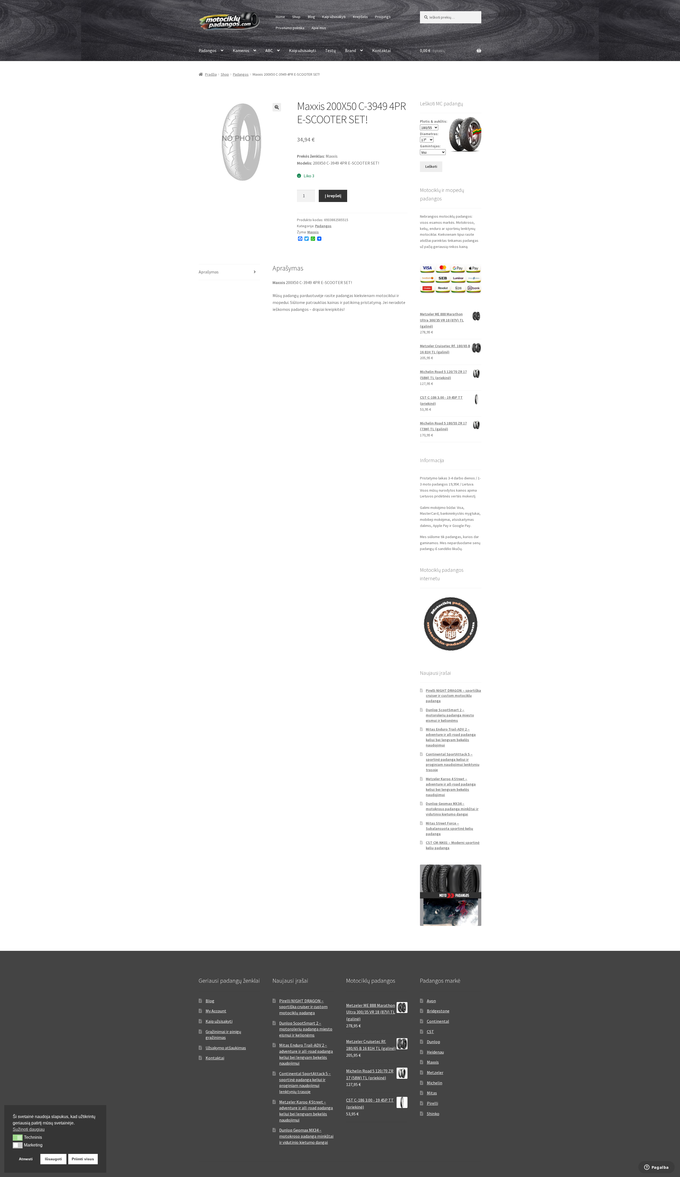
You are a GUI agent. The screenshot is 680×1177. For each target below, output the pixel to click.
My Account (216, 1010)
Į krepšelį (333, 195)
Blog (311, 16)
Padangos (207, 50)
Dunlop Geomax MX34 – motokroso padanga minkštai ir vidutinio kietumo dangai (452, 809)
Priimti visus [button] (83, 1159)
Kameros (241, 50)
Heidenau (435, 1052)
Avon (431, 1000)
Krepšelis (360, 16)
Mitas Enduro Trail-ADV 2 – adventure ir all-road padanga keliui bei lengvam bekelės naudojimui (451, 737)
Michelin (434, 1082)
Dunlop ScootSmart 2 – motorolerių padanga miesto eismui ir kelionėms (450, 715)
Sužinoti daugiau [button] (29, 1129)
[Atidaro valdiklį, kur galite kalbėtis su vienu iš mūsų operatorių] (656, 1167)
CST (430, 1031)
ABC (269, 50)
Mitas (432, 1093)
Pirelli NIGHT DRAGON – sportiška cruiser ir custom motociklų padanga (453, 695)
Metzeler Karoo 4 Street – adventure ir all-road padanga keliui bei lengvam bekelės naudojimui (451, 786)
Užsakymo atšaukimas (226, 1047)
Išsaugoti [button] (53, 1159)
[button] (277, 107)
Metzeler (435, 1072)
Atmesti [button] (26, 1159)
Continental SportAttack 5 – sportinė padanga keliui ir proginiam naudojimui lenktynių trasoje (452, 762)
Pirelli (432, 1103)
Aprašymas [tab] (209, 271)
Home (280, 16)
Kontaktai (381, 50)
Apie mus (319, 27)
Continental (438, 1021)
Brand (350, 50)
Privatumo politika (290, 27)
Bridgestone (438, 1010)
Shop (296, 16)
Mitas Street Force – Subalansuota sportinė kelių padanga (449, 828)
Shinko (433, 1113)
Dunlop (433, 1041)
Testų (330, 50)
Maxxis (313, 232)
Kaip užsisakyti (334, 16)
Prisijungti (383, 16)
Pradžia (211, 74)
